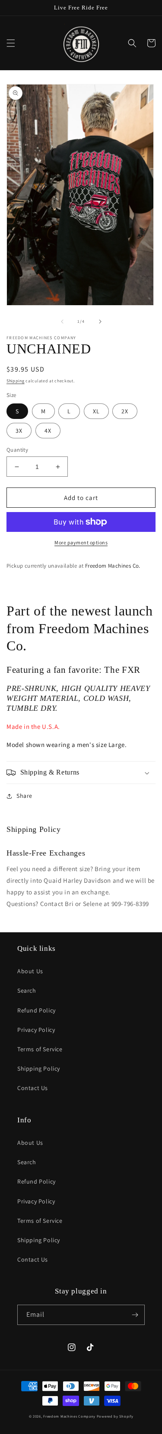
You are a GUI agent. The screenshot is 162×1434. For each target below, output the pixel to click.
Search (26, 990)
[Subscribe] (134, 1315)
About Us (30, 971)
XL (96, 411)
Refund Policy (36, 1010)
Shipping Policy (38, 1068)
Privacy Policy (36, 1030)
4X (47, 430)
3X (19, 430)
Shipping (15, 381)
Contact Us (32, 1088)
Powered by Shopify (115, 1416)
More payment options (81, 542)
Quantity (17, 449)
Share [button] (24, 796)
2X (124, 411)
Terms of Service (40, 1049)
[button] (10, 43)
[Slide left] (62, 321)
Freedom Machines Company (69, 1416)
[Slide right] (100, 321)
